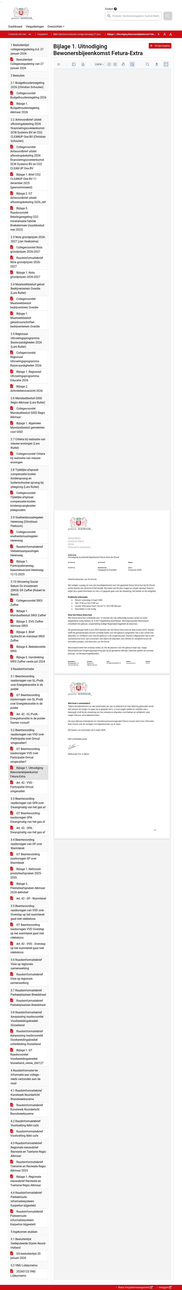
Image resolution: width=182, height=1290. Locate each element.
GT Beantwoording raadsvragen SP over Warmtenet (25, 859)
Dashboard (15, 26)
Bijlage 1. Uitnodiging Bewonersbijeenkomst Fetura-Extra (26, 772)
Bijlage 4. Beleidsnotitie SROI (28, 649)
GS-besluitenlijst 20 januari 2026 (25, 1256)
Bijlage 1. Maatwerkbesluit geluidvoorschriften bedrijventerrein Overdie (25, 320)
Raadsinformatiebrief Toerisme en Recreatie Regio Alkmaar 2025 (28, 1166)
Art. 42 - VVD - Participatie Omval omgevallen (22, 787)
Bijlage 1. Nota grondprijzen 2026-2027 (25, 275)
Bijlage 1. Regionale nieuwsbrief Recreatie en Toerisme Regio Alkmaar (25, 1181)
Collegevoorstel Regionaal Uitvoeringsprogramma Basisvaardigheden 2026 (25, 359)
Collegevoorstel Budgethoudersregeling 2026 (28, 95)
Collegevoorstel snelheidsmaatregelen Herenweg (24, 536)
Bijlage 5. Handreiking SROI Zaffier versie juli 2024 (27, 659)
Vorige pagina (162, 45)
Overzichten (54, 26)
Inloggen (163, 1287)
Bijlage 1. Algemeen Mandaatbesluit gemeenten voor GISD (27, 427)
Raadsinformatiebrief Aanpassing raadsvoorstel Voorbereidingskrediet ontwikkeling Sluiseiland (26, 1038)
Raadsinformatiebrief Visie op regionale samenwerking (26, 979)
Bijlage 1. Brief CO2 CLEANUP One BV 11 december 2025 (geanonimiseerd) (25, 181)
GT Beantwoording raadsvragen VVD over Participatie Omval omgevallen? (25, 755)
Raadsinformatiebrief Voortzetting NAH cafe (26, 1133)
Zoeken (109, 8)
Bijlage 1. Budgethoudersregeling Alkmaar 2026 (24, 108)
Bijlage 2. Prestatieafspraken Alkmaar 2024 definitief (27, 888)
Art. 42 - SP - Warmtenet (31, 898)
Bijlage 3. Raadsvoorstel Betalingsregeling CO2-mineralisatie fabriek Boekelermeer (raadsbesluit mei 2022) (27, 219)
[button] (167, 16)
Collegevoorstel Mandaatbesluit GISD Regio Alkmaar (27, 413)
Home (31, 34)
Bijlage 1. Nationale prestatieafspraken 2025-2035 (26, 873)
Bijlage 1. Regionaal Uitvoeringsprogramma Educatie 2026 (25, 376)
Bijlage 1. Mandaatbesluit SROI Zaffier (28, 613)
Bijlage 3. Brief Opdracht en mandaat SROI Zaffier (27, 636)
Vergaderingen (35, 26)
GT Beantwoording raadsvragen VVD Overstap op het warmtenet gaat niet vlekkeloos (27, 931)
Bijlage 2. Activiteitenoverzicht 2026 (26, 388)
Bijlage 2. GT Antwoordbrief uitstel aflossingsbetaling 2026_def (28, 198)
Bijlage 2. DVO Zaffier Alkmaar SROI (26, 624)
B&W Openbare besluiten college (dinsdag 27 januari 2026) (81, 34)
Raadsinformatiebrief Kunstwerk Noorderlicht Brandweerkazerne (26, 1109)
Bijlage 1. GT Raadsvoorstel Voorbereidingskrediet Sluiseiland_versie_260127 (27, 1057)
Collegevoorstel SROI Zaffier (26, 603)
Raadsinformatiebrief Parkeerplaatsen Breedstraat (28, 1003)
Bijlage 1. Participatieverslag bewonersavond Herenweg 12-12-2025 (26, 568)
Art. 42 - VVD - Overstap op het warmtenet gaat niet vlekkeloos (28, 948)
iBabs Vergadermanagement (133, 1287)
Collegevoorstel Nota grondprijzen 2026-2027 (26, 249)
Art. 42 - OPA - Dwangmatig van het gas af (27, 830)
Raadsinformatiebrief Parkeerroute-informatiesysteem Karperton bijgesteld (26, 1218)
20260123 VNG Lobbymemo (23, 1273)
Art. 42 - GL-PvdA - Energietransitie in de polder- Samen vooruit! (28, 718)
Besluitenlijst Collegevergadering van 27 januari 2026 (27, 64)
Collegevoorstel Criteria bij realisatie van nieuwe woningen (27, 458)
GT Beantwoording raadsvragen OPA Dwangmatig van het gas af (27, 817)
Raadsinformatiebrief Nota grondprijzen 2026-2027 (26, 262)
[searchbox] (133, 16)
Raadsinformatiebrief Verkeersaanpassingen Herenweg (26, 551)
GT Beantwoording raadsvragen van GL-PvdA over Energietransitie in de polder (26, 701)
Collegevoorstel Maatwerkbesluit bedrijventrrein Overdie (24, 303)
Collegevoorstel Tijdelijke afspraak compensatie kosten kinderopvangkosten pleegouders (23, 501)
